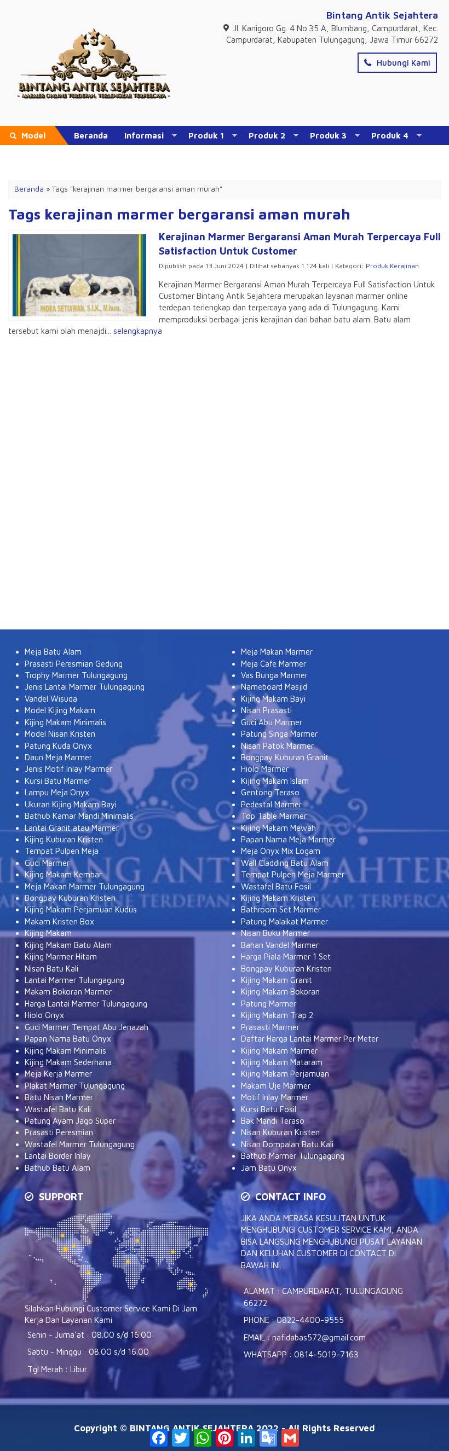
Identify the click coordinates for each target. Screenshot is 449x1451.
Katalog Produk (105, 154)
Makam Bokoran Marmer (68, 991)
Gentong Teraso (270, 792)
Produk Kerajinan (392, 266)
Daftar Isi (173, 154)
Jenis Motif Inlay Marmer (68, 768)
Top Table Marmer (274, 815)
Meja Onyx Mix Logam (280, 850)
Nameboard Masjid (274, 686)
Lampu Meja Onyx (57, 792)
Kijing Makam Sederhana (68, 1062)
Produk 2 (267, 135)
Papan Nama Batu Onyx (68, 1038)
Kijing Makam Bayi (273, 698)
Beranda (91, 135)
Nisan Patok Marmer (277, 745)
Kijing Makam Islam (275, 780)
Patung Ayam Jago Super (70, 1120)
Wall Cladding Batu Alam (285, 863)
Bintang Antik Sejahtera (382, 15)
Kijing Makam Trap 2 (277, 1015)
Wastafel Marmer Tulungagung (80, 1144)
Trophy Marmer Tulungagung (76, 675)
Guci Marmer (47, 863)
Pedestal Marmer (271, 804)
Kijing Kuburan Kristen (64, 839)
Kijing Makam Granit (276, 980)
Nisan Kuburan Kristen (280, 1132)
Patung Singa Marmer (279, 733)
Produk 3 (328, 135)
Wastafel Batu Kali (58, 1109)
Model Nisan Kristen (60, 733)
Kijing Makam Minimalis (65, 722)
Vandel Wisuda (51, 698)
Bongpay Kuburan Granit (285, 757)
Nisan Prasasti (266, 710)
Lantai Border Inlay (58, 1155)
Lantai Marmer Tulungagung (74, 980)
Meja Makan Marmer (277, 651)
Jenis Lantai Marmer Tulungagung (85, 686)
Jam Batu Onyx (269, 1167)
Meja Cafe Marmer (273, 663)
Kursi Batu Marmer (58, 780)
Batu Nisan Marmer (59, 1097)
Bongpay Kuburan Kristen (70, 898)
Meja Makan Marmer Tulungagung (85, 886)
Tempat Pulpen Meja (62, 850)
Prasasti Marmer (270, 1027)
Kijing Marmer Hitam (61, 956)
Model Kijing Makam (60, 710)
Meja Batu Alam (53, 651)
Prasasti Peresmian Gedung (74, 663)
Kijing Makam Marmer (279, 1050)
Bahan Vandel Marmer (280, 945)
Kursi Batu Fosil (268, 1109)
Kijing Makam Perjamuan (285, 1073)
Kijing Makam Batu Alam (68, 945)
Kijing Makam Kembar (63, 874)
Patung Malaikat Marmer (284, 921)
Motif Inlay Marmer (274, 1097)
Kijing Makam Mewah (278, 828)
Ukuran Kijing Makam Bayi (71, 804)
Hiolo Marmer (265, 768)
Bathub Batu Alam (57, 1167)
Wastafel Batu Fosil (276, 886)
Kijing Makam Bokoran (280, 991)
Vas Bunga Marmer (274, 675)
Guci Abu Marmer (271, 722)
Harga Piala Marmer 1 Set (286, 956)
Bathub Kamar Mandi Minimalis (79, 815)
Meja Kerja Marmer (58, 1073)
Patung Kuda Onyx (58, 745)
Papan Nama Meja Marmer (288, 839)
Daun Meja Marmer (58, 757)
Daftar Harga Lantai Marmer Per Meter (309, 1038)
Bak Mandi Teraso (272, 1120)
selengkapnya (137, 331)
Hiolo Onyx (44, 1015)
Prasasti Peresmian (59, 1132)
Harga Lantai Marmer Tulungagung (86, 1003)
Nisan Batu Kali (51, 968)
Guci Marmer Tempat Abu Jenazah (86, 1027)
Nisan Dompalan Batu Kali (287, 1144)
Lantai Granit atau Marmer (72, 828)
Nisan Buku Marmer (275, 933)
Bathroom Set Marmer (281, 909)
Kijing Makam (48, 933)
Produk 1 (206, 135)
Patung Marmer (268, 1003)
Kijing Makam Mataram (282, 1062)
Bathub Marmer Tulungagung (292, 1155)
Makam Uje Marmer (275, 1085)
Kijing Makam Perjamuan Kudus (81, 909)
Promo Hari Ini (238, 154)
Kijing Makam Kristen (278, 898)
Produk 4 (389, 135)
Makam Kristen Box (59, 921)
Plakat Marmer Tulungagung (75, 1085)
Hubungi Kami (402, 62)
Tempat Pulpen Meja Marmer (292, 874)
